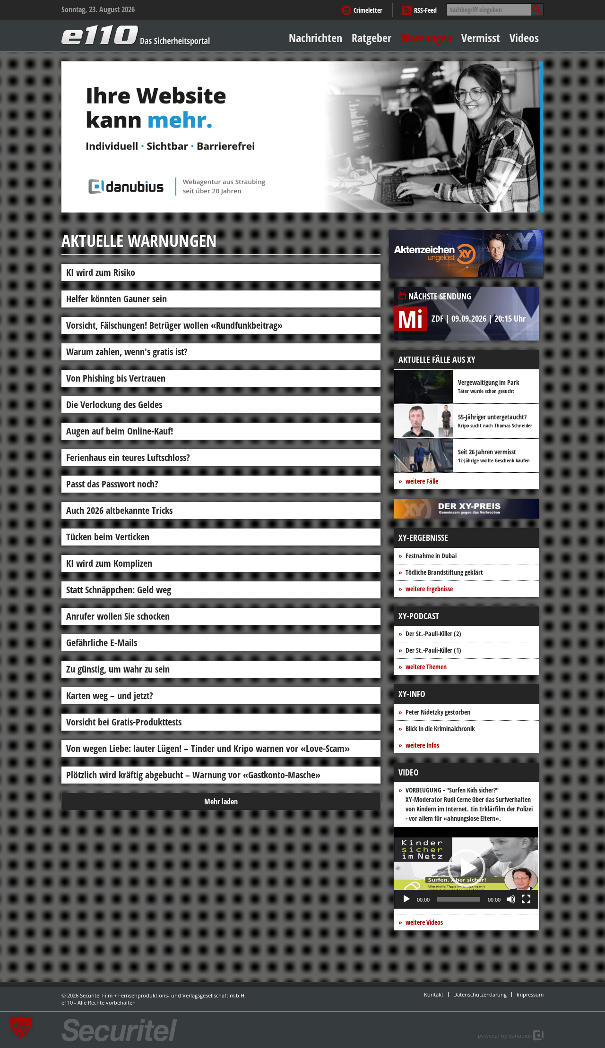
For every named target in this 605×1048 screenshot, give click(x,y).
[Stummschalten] (511, 899)
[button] (466, 868)
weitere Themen (426, 666)
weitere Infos (422, 745)
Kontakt (433, 994)
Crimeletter (368, 10)
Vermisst (480, 37)
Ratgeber (371, 37)
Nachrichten (315, 37)
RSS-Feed (425, 10)
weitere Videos (424, 922)
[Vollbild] (526, 899)
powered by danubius (505, 1035)
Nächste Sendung (439, 296)
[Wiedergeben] (406, 899)
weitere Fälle (422, 481)
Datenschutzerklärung (480, 994)
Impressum (530, 994)
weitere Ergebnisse (429, 588)
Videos (524, 37)
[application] (466, 868)
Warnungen (426, 37)
